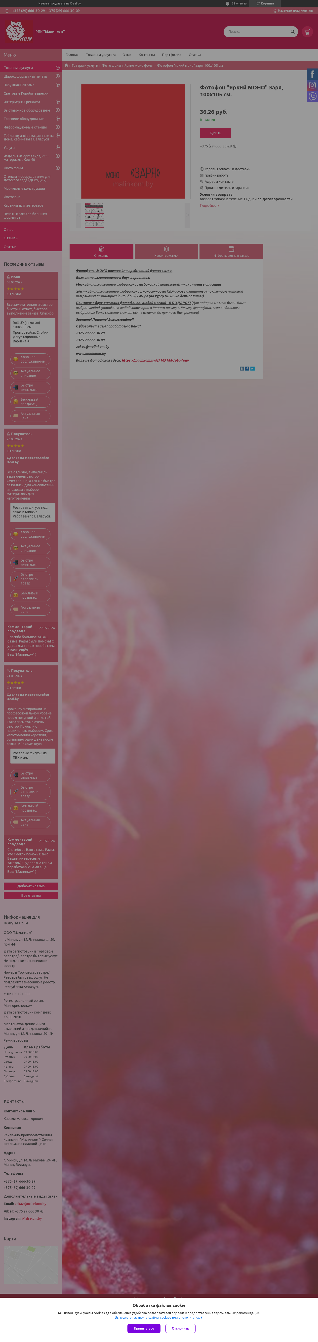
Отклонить (180, 1328)
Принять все (144, 1328)
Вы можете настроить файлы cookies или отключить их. (157, 1317)
